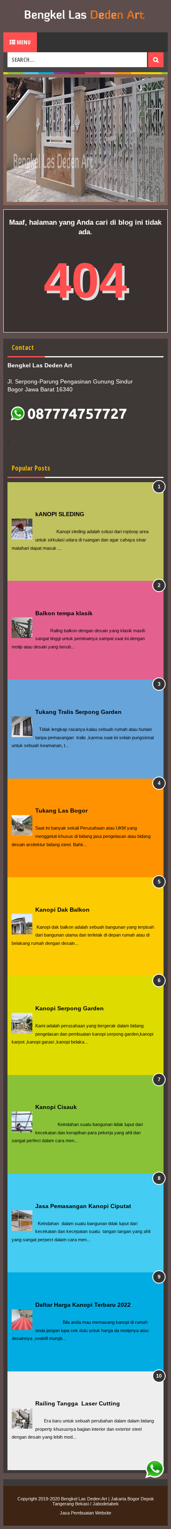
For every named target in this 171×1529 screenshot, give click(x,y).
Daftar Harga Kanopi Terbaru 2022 (83, 1304)
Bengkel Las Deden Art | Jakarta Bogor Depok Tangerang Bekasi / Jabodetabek (103, 1501)
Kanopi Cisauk (56, 1107)
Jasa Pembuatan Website (85, 1512)
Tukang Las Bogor (61, 810)
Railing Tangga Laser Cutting (77, 1403)
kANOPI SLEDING (59, 514)
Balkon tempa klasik (64, 613)
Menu (23, 42)
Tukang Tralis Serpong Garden (78, 712)
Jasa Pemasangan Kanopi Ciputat (83, 1206)
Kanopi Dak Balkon (62, 909)
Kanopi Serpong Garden (69, 1008)
